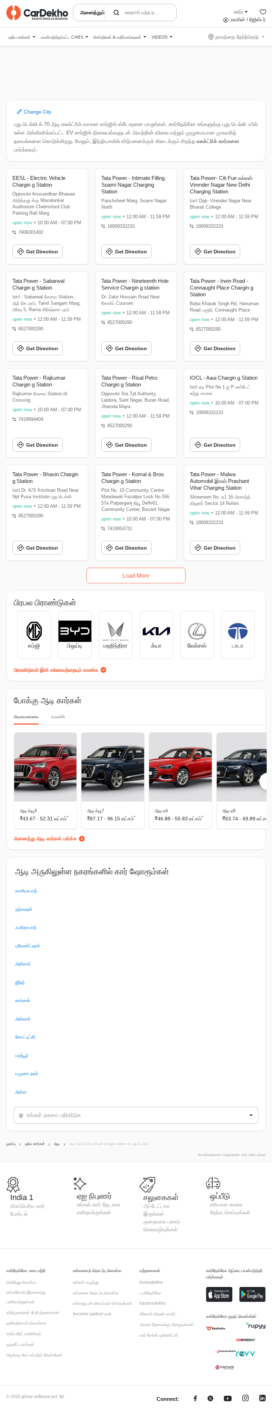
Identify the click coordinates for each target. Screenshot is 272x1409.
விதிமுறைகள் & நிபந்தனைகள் (33, 1312)
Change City (36, 112)
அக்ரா (21, 1092)
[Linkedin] (262, 1399)
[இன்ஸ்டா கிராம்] (245, 1399)
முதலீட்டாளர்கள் (20, 1344)
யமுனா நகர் (26, 1073)
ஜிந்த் (20, 982)
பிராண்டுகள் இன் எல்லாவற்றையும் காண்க (56, 670)
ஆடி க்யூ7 (95, 810)
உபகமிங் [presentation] (58, 716)
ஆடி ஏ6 (229, 810)
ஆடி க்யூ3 (28, 810)
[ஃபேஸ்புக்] (195, 1399)
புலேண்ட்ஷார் (27, 945)
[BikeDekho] (215, 1328)
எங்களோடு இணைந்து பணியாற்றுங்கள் (25, 1297)
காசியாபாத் (26, 890)
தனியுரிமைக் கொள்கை (26, 1323)
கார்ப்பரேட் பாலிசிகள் (23, 1333)
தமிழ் (238, 11)
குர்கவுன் (23, 909)
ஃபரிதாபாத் (25, 927)
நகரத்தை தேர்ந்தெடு (237, 37)
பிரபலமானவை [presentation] (26, 716)
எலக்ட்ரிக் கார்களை (218, 141)
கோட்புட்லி (25, 1037)
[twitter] (210, 1399)
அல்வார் (22, 1019)
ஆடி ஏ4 (161, 810)
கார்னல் (22, 1000)
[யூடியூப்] (228, 1399)
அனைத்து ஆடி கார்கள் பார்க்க (45, 838)
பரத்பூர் (21, 1055)
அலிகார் (23, 964)
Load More (136, 576)
